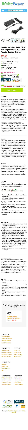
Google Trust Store (6, 380)
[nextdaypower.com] (14, 7)
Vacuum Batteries (6, 340)
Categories (3, 10)
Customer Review (6, 382)
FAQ (3, 370)
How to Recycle (19, 380)
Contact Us (17, 350)
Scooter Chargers (6, 342)
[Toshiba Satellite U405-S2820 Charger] (9, 315)
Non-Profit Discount (7, 354)
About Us (4, 364)
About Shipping (18, 354)
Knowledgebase (6, 368)
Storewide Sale (5, 350)
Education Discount (7, 352)
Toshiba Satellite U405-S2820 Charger (13, 317)
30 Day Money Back (7, 378)
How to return (17, 356)
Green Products (19, 384)
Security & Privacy (6, 384)
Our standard (18, 378)
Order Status (17, 352)
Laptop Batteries (6, 336)
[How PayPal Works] (17, 407)
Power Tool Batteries (7, 338)
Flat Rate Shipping (6, 356)
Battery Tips (5, 366)
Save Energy (18, 382)
